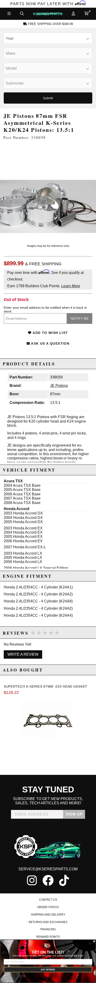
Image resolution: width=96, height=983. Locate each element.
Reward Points (48, 936)
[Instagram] (32, 880)
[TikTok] (64, 880)
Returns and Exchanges (48, 922)
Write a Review (22, 654)
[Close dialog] (94, 941)
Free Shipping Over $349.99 (50, 24)
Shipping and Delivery (48, 914)
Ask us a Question (49, 343)
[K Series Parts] (47, 13)
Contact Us (48, 899)
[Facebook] (48, 880)
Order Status (48, 907)
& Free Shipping (43, 264)
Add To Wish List (50, 333)
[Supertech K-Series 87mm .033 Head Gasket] (48, 721)
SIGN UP (74, 814)
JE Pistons (59, 386)
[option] (48, 192)
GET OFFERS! (48, 969)
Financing (48, 929)
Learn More (70, 286)
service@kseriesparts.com (48, 869)
